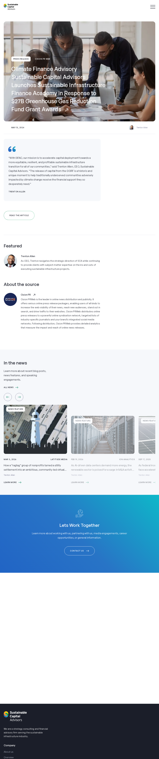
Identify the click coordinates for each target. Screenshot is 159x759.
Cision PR (26, 294)
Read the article (19, 215)
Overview (9, 757)
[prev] (8, 397)
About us (9, 751)
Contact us (77, 551)
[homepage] (11, 7)
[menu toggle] (152, 7)
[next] (19, 397)
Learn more (10, 482)
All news (9, 387)
